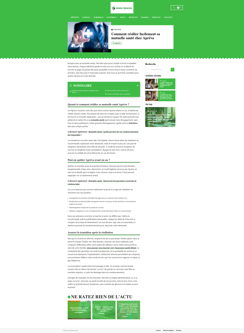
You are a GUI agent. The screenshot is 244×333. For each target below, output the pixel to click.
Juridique (153, 111)
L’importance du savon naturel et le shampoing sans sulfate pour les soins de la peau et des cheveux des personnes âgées (128, 309)
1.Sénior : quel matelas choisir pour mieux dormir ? (104, 309)
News (163, 93)
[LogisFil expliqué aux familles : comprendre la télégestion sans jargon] (151, 84)
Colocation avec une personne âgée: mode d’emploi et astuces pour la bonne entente (166, 96)
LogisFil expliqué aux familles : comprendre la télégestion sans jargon (166, 85)
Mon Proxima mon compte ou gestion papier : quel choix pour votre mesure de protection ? (160, 118)
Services (117, 43)
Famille (164, 81)
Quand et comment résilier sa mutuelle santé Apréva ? (85, 91)
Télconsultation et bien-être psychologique (79, 308)
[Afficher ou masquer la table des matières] (115, 86)
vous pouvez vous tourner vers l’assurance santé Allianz (111, 248)
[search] (174, 7)
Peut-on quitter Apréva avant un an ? (118, 90)
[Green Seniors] (122, 7)
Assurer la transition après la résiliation (118, 94)
